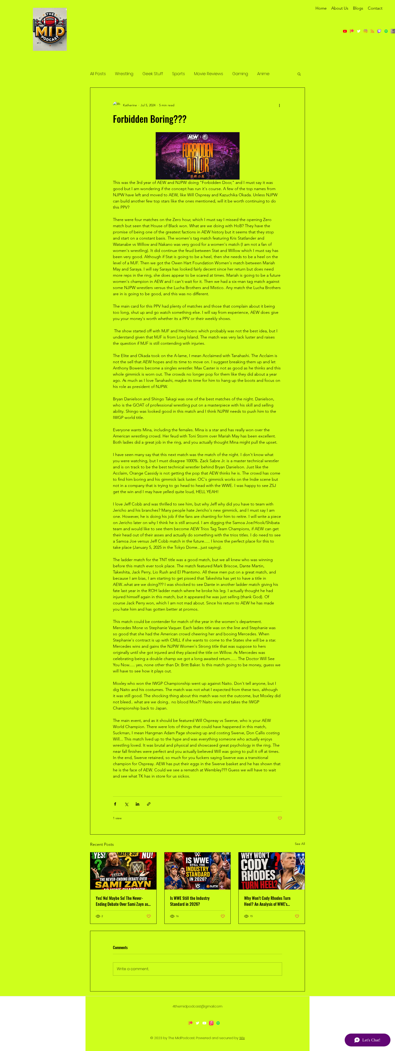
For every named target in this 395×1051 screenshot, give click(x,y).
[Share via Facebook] (115, 804)
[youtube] (204, 1023)
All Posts (98, 73)
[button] (299, 74)
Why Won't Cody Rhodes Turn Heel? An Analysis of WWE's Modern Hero (267, 901)
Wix (242, 1037)
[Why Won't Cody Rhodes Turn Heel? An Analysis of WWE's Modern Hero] (272, 871)
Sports (178, 73)
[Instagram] (365, 31)
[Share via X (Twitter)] (126, 804)
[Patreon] (352, 31)
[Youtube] (345, 31)
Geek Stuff (152, 73)
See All (300, 844)
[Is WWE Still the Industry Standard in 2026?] (198, 871)
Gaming (240, 73)
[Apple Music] (211, 1023)
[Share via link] (149, 804)
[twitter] (358, 31)
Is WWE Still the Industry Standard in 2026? (190, 901)
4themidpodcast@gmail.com (197, 1006)
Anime (263, 73)
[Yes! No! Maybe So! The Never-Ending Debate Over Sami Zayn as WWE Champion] (123, 871)
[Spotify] (218, 1023)
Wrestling (124, 73)
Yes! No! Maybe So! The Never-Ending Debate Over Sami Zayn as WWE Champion (122, 901)
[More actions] (279, 105)
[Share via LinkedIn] (137, 804)
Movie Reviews (208, 73)
